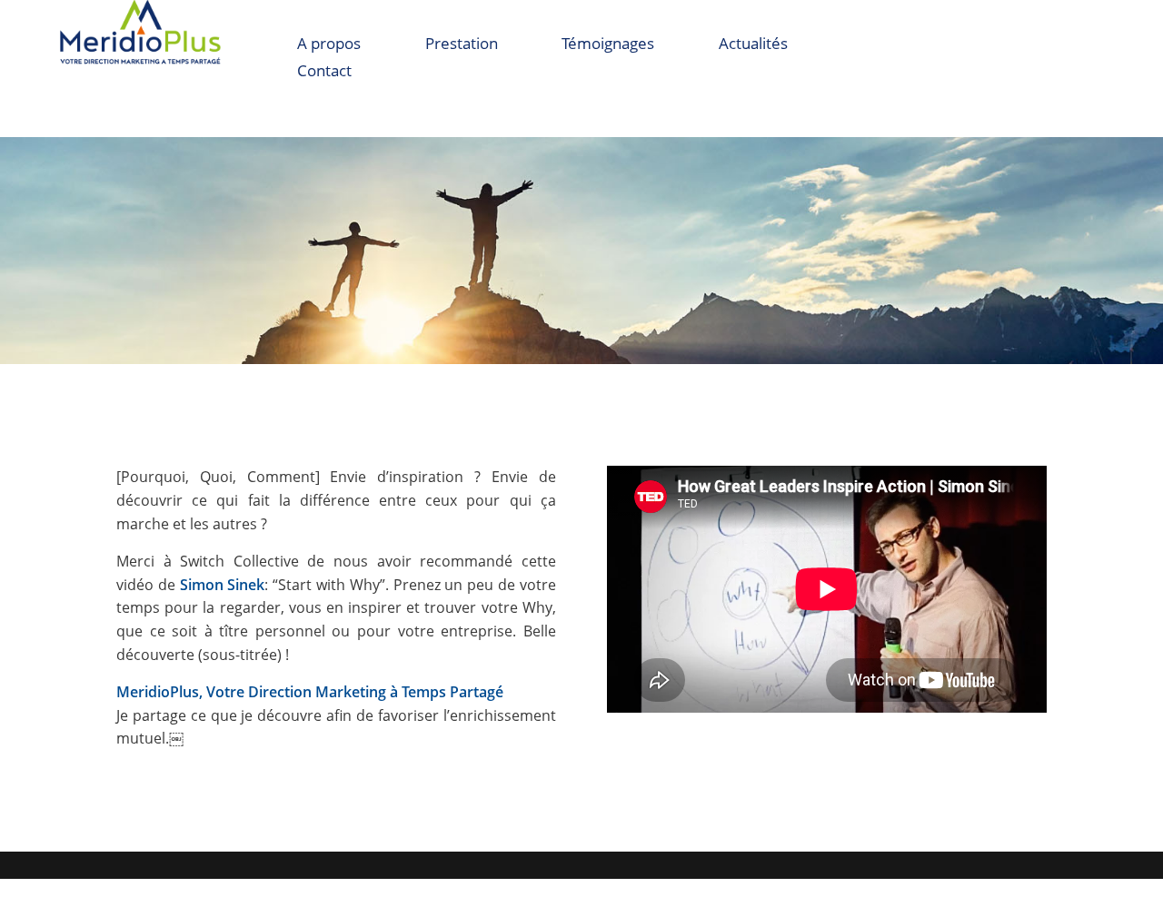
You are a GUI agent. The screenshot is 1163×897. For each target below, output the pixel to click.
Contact (324, 72)
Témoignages (608, 45)
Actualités (753, 45)
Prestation (461, 45)
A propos (329, 45)
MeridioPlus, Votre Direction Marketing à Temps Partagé (309, 692)
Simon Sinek (222, 585)
